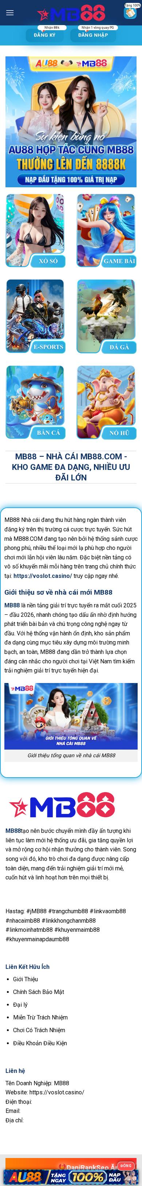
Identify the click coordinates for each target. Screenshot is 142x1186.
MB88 (13, 830)
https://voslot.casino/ (42, 575)
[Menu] (9, 12)
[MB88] (71, 13)
